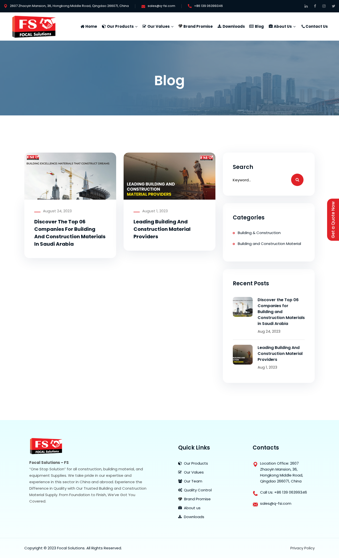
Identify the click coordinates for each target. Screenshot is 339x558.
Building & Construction (259, 232)
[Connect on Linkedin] (306, 6)
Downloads (234, 26)
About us (192, 507)
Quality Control (198, 490)
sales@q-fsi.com (161, 5)
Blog (259, 26)
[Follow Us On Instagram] (324, 6)
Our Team (193, 481)
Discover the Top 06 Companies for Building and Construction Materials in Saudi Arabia (281, 311)
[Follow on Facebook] (315, 6)
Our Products (120, 26)
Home (91, 26)
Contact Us (316, 26)
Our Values (158, 26)
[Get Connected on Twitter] (333, 6)
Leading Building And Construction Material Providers (162, 229)
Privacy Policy (302, 548)
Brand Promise (198, 26)
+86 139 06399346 (208, 5)
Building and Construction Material (269, 243)
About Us (283, 26)
